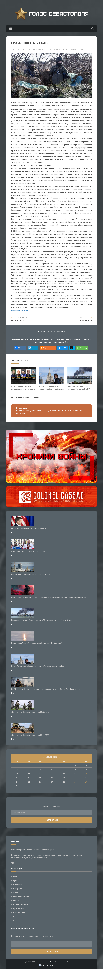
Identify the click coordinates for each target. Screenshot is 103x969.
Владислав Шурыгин (19, 310)
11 (29, 774)
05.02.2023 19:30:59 (19, 49)
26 (40, 782)
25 (29, 782)
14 (64, 774)
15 (75, 774)
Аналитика (42, 49)
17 (17, 778)
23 (86, 778)
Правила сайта (18, 909)
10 (17, 774)
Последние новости (21, 905)
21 (64, 778)
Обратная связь (19, 921)
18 (29, 778)
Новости (33, 49)
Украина (16, 893)
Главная (16, 901)
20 (52, 778)
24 (17, 782)
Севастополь (18, 885)
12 (40, 774)
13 (52, 774)
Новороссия (18, 889)
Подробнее (15, 532)
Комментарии (18, 917)
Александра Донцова (59, 49)
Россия (15, 877)
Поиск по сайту (19, 913)
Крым (15, 881)
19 (40, 778)
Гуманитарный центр (21, 897)
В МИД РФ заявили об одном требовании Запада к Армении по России (51, 389)
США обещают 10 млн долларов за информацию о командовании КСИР (23, 389)
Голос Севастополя (57, 962)
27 (52, 782)
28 (64, 782)
